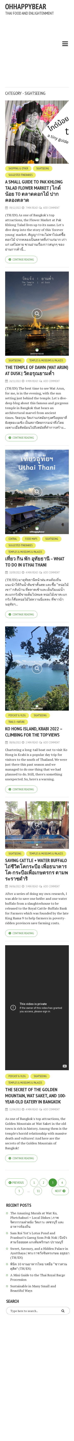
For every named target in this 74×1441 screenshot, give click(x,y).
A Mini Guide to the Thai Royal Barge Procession (37, 1277)
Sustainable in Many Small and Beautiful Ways (33, 1288)
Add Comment (51, 208)
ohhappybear (25, 6)
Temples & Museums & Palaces (46, 360)
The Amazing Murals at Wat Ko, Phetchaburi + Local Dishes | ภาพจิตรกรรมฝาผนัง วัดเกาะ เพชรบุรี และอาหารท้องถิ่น (37, 1220)
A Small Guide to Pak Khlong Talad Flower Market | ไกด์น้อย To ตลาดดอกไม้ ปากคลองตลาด (34, 191)
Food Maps (31, 539)
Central (12, 539)
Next (58, 1191)
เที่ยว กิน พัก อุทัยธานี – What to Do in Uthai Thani (34, 561)
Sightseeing (42, 168)
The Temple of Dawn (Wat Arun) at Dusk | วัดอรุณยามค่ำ (36, 370)
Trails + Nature (16, 722)
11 (38, 1191)
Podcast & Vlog (17, 715)
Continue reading (23, 259)
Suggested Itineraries (20, 175)
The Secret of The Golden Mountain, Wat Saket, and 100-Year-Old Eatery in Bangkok (35, 1095)
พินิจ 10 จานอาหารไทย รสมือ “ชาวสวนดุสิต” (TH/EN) (38, 1266)
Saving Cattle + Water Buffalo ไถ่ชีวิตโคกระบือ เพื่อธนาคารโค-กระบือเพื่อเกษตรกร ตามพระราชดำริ (36, 869)
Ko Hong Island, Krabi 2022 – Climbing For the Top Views (33, 731)
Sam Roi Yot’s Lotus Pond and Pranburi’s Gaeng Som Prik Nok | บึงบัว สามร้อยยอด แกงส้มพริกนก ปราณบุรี (38, 1237)
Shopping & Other (18, 168)
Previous (18, 1182)
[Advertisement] (37, 49)
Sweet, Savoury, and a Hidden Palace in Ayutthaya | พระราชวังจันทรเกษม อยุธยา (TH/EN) (39, 1253)
